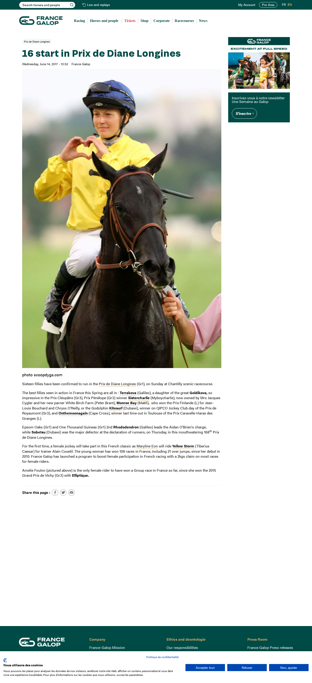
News (203, 21)
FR (284, 4)
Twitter (63, 492)
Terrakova (128, 392)
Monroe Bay (126, 402)
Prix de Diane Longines (37, 41)
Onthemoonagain (73, 413)
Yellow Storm (183, 446)
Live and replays (98, 5)
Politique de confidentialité (162, 657)
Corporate (161, 21)
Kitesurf (115, 408)
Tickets (129, 21)
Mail (71, 492)
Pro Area (268, 5)
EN (290, 4)
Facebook (55, 492)
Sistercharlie (139, 397)
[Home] (41, 20)
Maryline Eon (147, 446)
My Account (246, 4)
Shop (144, 21)
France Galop (50, 642)
